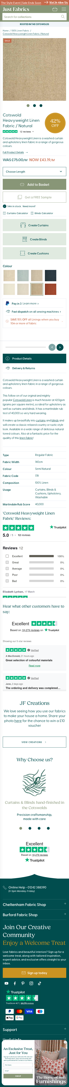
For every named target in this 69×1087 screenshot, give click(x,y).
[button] (55, 9)
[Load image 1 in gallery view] (28, 105)
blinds (55, 420)
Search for (17, 17)
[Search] (63, 16)
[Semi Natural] (9, 275)
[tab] (20, 828)
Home (6, 30)
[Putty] (36, 275)
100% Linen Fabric (20, 30)
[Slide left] (52, 347)
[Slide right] (59, 347)
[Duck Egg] (23, 275)
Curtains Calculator (17, 213)
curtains (41, 420)
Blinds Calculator (44, 213)
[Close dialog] (65, 1042)
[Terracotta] (50, 289)
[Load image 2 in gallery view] (34, 105)
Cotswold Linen (22, 400)
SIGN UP (18, 1076)
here (18, 720)
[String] (23, 289)
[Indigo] (50, 275)
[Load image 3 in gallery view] (41, 105)
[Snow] (9, 289)
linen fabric (26, 438)
